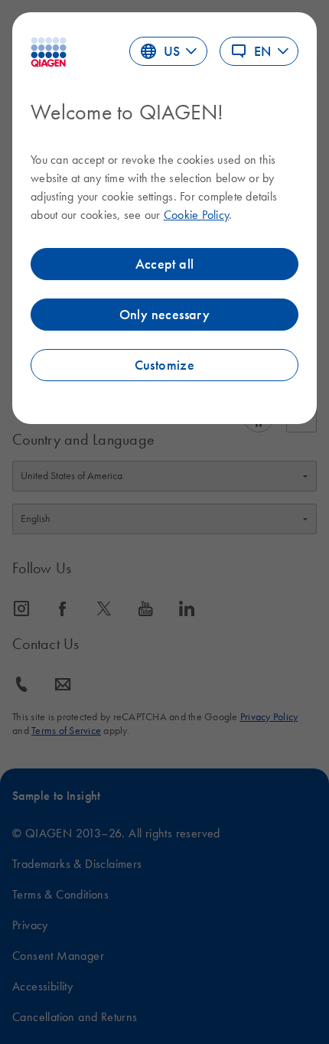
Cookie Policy (196, 214)
